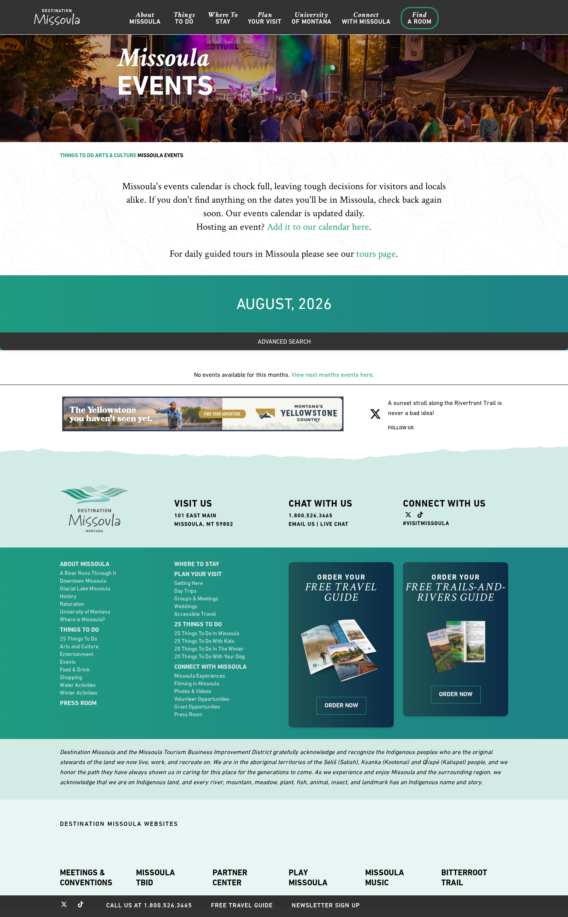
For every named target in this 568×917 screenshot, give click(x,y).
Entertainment (76, 654)
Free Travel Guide (242, 905)
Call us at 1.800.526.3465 (149, 905)
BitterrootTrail (464, 877)
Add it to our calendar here (318, 226)
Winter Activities (78, 693)
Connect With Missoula (210, 666)
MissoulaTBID (155, 877)
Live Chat (334, 524)
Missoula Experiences (199, 676)
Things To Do (77, 155)
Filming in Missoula (196, 683)
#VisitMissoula (426, 523)
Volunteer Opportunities (202, 699)
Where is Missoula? (82, 619)
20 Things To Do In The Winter (209, 649)
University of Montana (85, 612)
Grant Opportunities (197, 706)
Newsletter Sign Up (326, 905)
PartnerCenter (230, 877)
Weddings (185, 606)
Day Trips (185, 591)
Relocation (72, 604)
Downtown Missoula (83, 581)
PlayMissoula (308, 877)
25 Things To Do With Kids (204, 641)
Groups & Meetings (196, 598)
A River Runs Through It (88, 573)
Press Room (78, 703)
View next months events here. (332, 374)
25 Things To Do (78, 639)
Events (68, 662)
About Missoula (84, 564)
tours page (376, 253)
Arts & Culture (115, 155)
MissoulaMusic (384, 877)
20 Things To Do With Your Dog (209, 656)
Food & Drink (75, 669)
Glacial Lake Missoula (85, 588)
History (68, 596)
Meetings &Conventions (86, 877)
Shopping (71, 677)
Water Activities (78, 685)
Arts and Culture (79, 646)
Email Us (302, 524)
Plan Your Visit (198, 574)
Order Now (341, 705)
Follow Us (401, 428)
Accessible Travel (195, 614)
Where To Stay (196, 564)
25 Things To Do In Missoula (206, 633)
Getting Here (188, 583)
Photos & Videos (192, 691)
